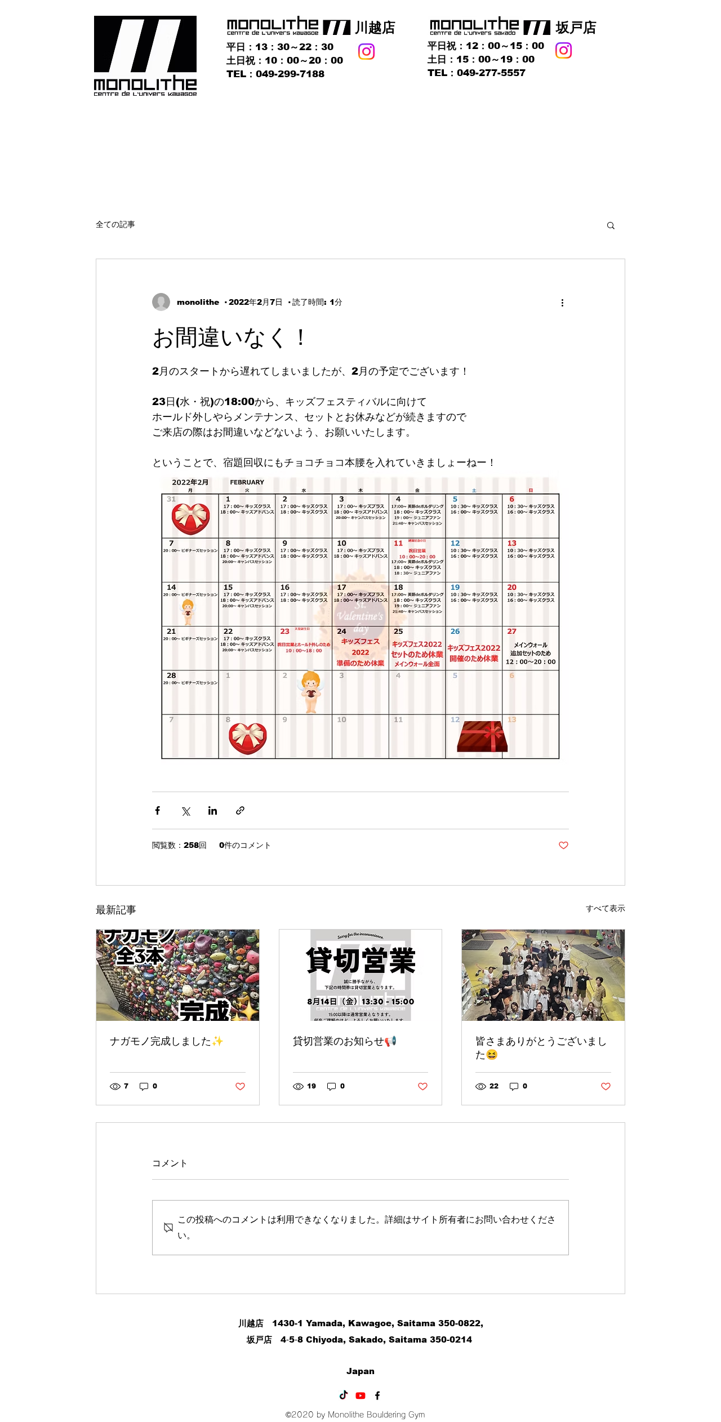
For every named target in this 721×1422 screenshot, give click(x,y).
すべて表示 (605, 908)
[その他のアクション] (562, 302)
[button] (611, 224)
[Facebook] (377, 1395)
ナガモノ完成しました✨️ (167, 1041)
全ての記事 (115, 224)
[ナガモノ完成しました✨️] (177, 975)
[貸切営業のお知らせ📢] (360, 975)
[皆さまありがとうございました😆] (543, 975)
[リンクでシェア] (240, 810)
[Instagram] (366, 52)
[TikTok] (343, 1395)
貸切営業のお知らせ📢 (345, 1041)
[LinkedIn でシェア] (212, 810)
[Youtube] (360, 1395)
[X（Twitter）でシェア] (185, 810)
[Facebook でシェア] (157, 810)
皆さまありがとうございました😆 (541, 1048)
